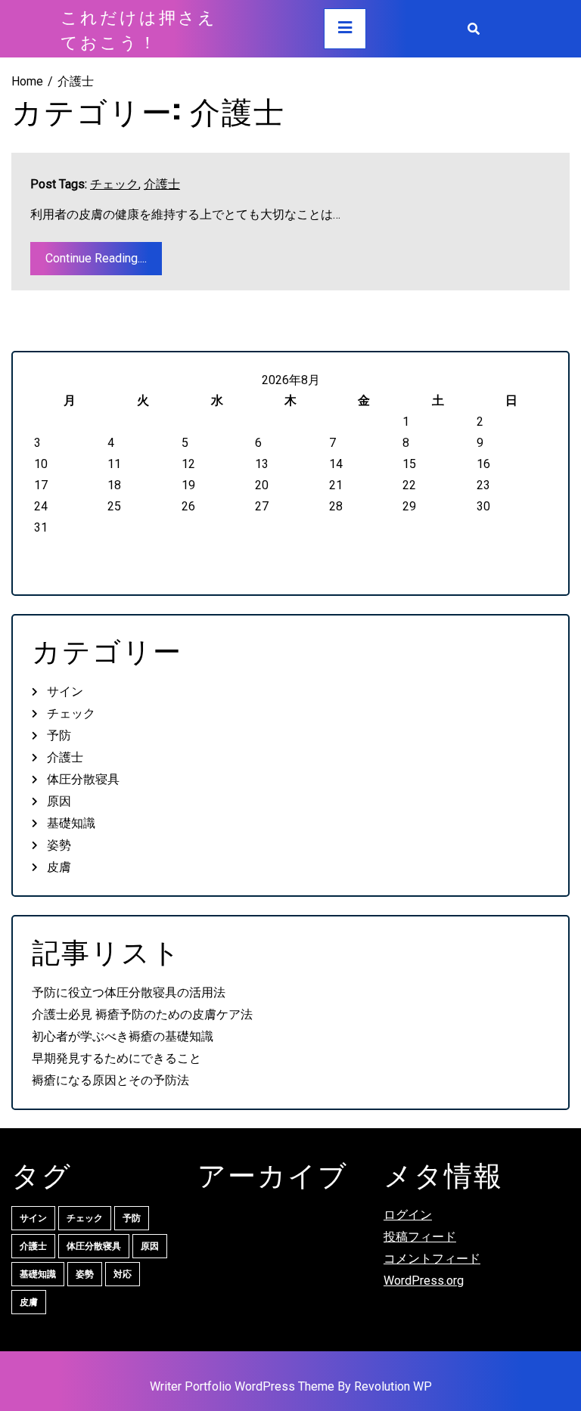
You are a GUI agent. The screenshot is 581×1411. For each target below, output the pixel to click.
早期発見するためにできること (116, 1058)
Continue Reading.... (96, 258)
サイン (65, 691)
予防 (59, 735)
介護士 (162, 184)
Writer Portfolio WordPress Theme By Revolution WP (291, 1386)
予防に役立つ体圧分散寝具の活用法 (128, 992)
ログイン (408, 1215)
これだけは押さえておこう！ (139, 29)
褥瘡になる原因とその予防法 (110, 1080)
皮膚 (59, 867)
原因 (59, 801)
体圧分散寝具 (83, 779)
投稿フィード (420, 1237)
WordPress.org (424, 1280)
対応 (122, 1274)
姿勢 (59, 845)
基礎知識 (71, 823)
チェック (114, 184)
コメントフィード (432, 1258)
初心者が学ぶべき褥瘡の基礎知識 (122, 1036)
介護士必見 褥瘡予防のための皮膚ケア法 (142, 1014)
